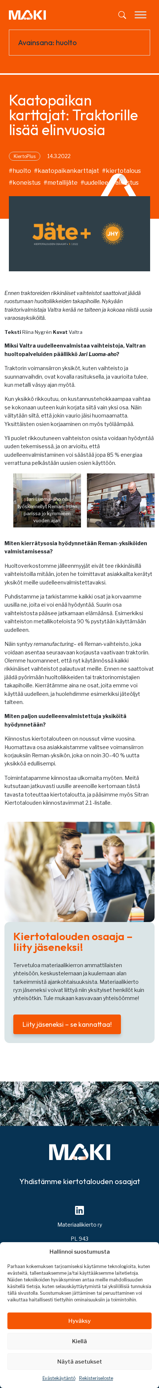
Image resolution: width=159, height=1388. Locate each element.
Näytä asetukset (79, 1361)
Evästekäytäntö (59, 1378)
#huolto (20, 170)
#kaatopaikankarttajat (66, 170)
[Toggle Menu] (140, 14)
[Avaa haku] (122, 15)
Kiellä (79, 1341)
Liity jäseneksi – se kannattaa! (67, 1024)
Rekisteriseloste (96, 1378)
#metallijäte (61, 182)
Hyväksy (79, 1321)
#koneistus (25, 182)
